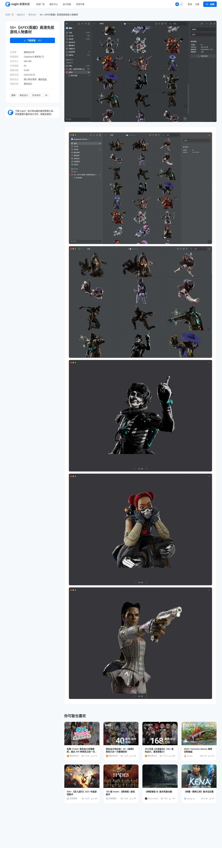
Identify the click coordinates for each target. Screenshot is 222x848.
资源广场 (40, 4)
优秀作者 (80, 4)
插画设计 (21, 14)
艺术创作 (36, 95)
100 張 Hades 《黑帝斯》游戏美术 (120, 793)
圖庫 (13, 95)
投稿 (212, 4)
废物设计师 (29, 52)
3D (46, 95)
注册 (197, 4)
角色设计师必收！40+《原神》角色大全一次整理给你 (120, 750)
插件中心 (53, 4)
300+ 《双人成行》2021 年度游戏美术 (82, 793)
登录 (190, 4)
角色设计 (32, 14)
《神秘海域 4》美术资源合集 (158, 791)
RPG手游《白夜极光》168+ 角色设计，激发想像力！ (159, 750)
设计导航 (67, 4)
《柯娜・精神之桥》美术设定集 (199, 791)
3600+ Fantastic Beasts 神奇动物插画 (198, 750)
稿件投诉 (42, 79)
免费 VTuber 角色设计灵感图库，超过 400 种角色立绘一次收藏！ (82, 750)
